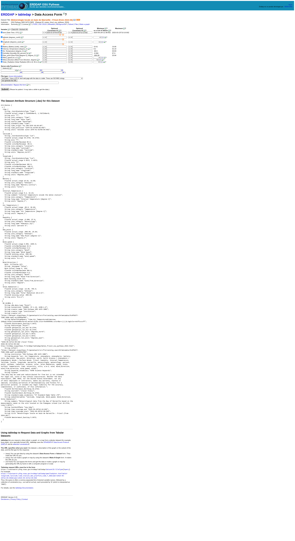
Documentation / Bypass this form (13, 85)
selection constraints (20, 444)
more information (15, 76)
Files (76, 24)
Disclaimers (5, 499)
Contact (25, 499)
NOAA (287, 6)
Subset (70, 24)
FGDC (35, 24)
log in (290, 4)
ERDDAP (7, 14)
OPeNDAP (47, 442)
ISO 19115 (43, 24)
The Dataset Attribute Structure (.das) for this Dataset (30, 101)
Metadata (51, 24)
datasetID (50, 469)
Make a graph (85, 24)
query (67, 469)
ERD (290, 6)
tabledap (24, 14)
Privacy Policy (16, 499)
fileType (59, 469)
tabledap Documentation (24, 488)
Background (60, 24)
